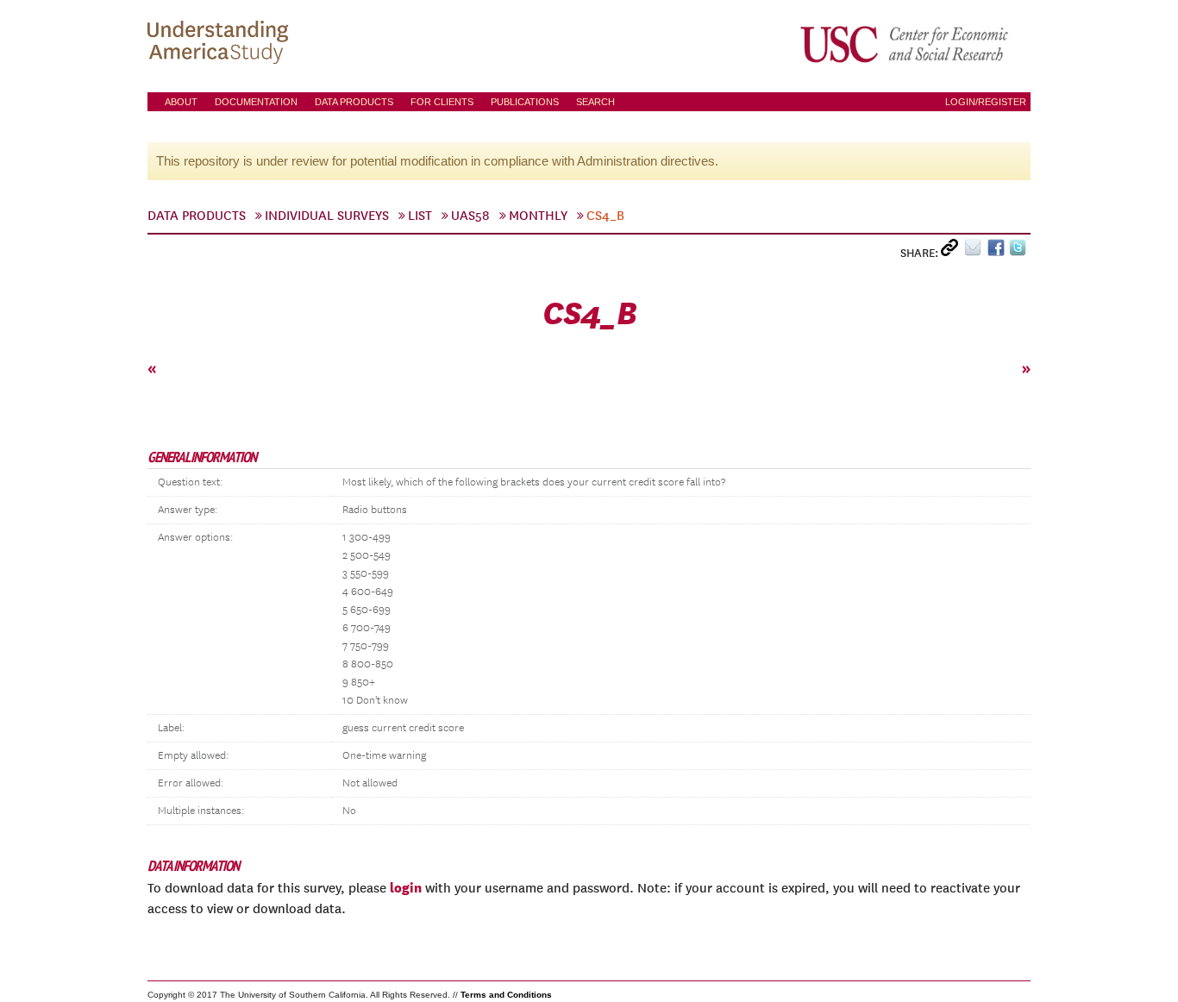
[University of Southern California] (905, 44)
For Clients (441, 102)
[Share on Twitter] (1020, 251)
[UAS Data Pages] (220, 44)
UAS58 (470, 215)
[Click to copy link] (952, 251)
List (420, 215)
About (181, 102)
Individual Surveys (327, 215)
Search (595, 102)
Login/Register (985, 102)
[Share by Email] (975, 251)
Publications (525, 102)
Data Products (354, 102)
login (406, 887)
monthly (538, 215)
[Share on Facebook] (998, 251)
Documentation (256, 102)
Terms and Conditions (506, 994)
